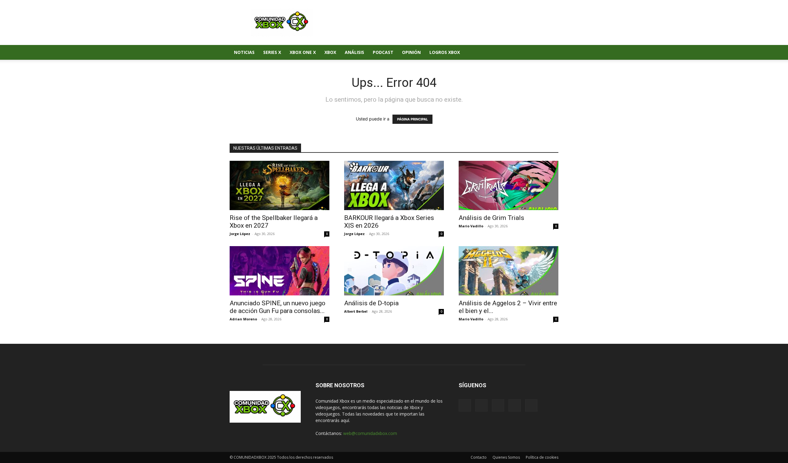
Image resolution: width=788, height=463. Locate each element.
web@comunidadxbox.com (370, 433)
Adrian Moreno (243, 319)
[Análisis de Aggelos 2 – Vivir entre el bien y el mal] (508, 270)
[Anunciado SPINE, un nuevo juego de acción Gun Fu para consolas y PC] (279, 270)
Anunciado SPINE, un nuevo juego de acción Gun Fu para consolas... (277, 307)
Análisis (354, 52)
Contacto (479, 457)
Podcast (383, 52)
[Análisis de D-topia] (394, 270)
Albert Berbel (356, 311)
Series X (272, 52)
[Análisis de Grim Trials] (508, 185)
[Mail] (506, 52)
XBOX (330, 52)
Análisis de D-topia (371, 303)
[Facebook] (495, 52)
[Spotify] (516, 52)
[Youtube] (537, 52)
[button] (551, 53)
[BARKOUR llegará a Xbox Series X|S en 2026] (394, 185)
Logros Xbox (444, 52)
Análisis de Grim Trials (491, 217)
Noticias (244, 52)
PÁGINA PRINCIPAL (412, 119)
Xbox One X (303, 52)
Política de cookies (542, 457)
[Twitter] (527, 52)
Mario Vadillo (471, 226)
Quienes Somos (506, 457)
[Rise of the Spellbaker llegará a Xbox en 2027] (279, 185)
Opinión (411, 52)
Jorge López (240, 233)
